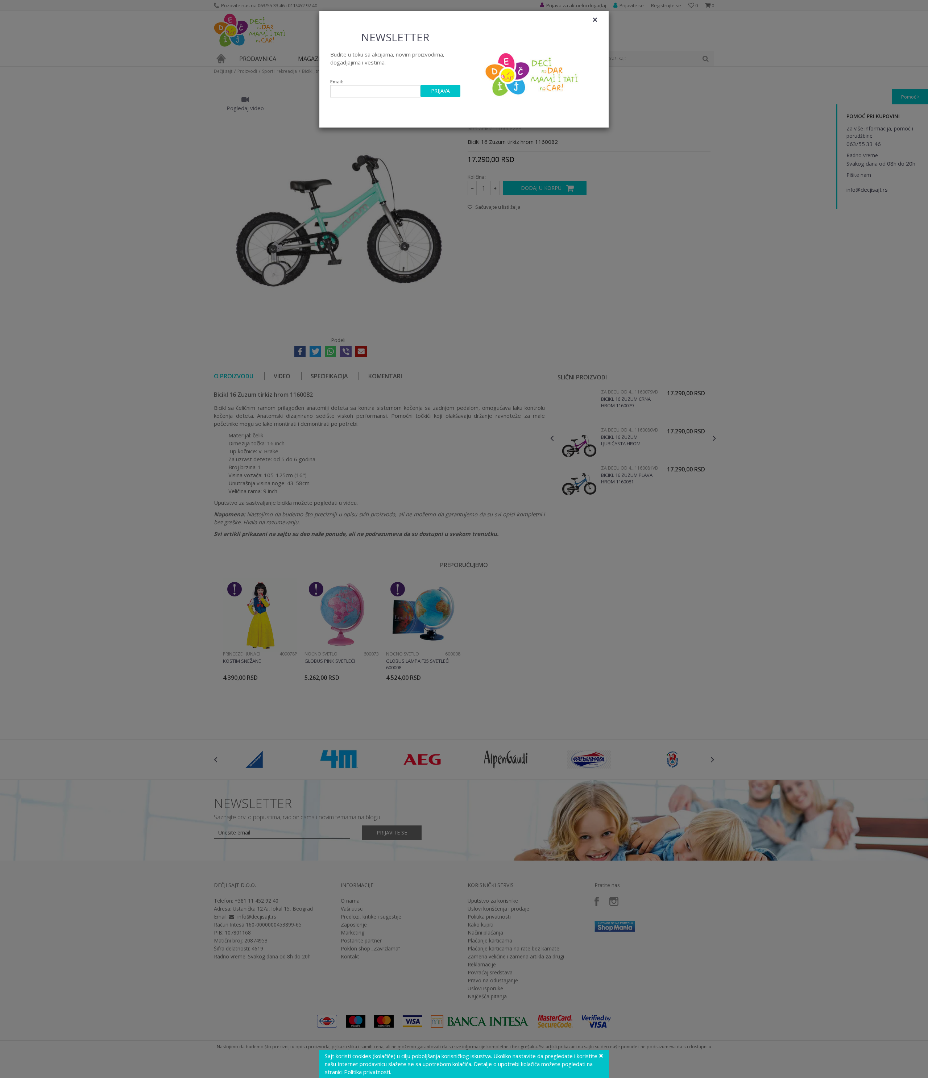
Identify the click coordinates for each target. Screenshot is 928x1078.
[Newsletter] (533, 72)
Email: (336, 81)
